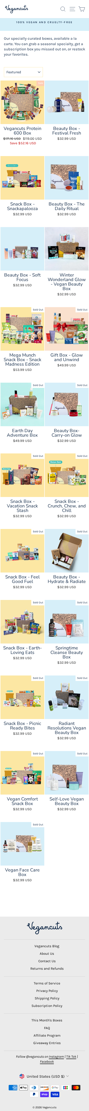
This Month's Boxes (46, 1020)
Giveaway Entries (47, 1043)
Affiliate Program (47, 1035)
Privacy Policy (47, 991)
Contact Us (47, 961)
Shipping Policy (47, 998)
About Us (47, 954)
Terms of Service (47, 983)
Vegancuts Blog (46, 946)
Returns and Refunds (47, 969)
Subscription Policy (46, 1006)
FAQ (47, 1028)
